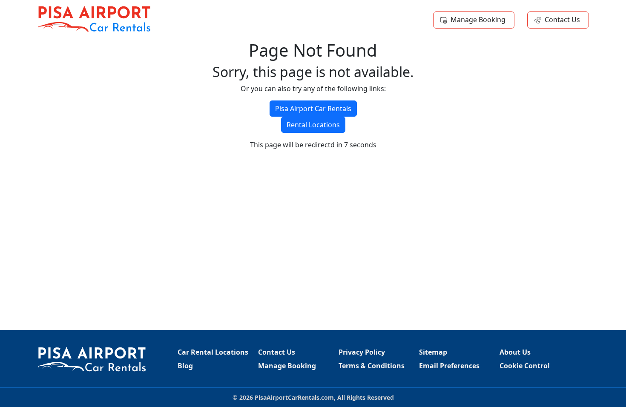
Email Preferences (449, 365)
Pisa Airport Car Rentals (313, 108)
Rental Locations (313, 124)
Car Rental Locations (213, 352)
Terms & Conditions (372, 365)
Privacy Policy (362, 352)
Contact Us (562, 19)
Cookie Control (525, 365)
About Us (515, 352)
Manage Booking (478, 19)
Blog (185, 365)
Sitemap (433, 352)
